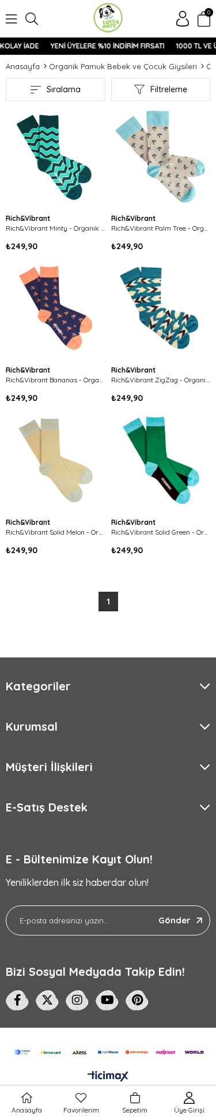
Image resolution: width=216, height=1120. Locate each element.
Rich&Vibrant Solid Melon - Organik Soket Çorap (55, 532)
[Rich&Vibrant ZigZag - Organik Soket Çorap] (161, 309)
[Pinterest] (137, 1000)
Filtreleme (168, 89)
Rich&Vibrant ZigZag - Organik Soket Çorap (161, 379)
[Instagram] (77, 1000)
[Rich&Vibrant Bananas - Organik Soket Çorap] (55, 309)
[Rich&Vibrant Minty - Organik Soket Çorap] (55, 156)
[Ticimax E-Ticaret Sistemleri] (108, 1077)
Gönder (174, 920)
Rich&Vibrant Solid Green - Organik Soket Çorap (161, 532)
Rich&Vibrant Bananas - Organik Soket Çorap (55, 379)
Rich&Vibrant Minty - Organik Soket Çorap (55, 228)
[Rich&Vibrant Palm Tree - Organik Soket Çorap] (161, 156)
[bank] (108, 1052)
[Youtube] (107, 1000)
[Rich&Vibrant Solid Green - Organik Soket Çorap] (161, 460)
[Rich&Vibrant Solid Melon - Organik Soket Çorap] (55, 460)
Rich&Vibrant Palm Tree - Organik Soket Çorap (161, 228)
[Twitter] (47, 1000)
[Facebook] (17, 1000)
